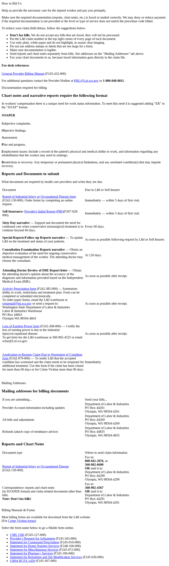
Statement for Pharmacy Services (31, 553)
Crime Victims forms (21, 521)
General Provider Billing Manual (23, 73)
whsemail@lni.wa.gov (17, 303)
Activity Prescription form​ (19, 288)
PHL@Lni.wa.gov (86, 80)
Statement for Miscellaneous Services (34, 549)
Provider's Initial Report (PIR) (43, 211)
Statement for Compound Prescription (34, 542)
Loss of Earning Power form (20, 326)
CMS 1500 (17, 535)
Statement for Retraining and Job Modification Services (46, 557)
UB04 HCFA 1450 (22, 560)
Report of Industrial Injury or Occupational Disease (35, 466)
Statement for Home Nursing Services (34, 546)
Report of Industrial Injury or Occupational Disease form (39, 196)
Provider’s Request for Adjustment (32, 538)
